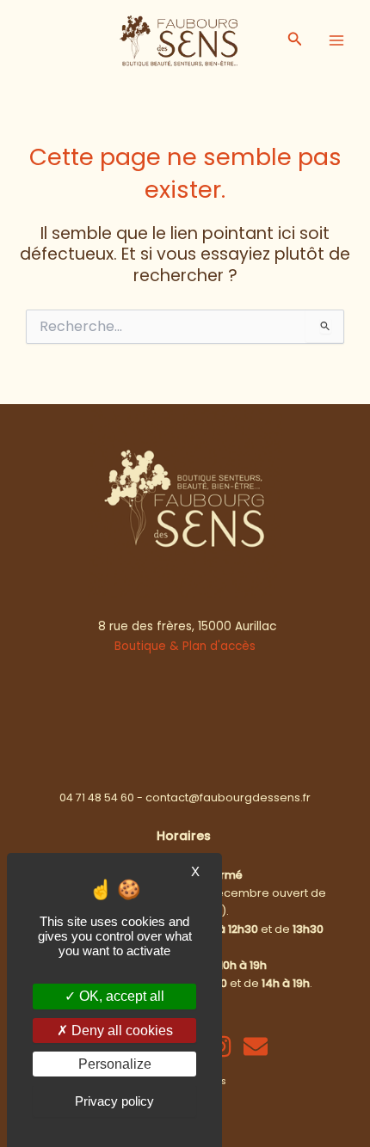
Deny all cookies (120, 1030)
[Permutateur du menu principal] (336, 40)
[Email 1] (256, 1046)
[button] (295, 40)
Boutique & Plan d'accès (185, 646)
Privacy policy (114, 1101)
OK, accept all (120, 996)
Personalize (114, 1064)
